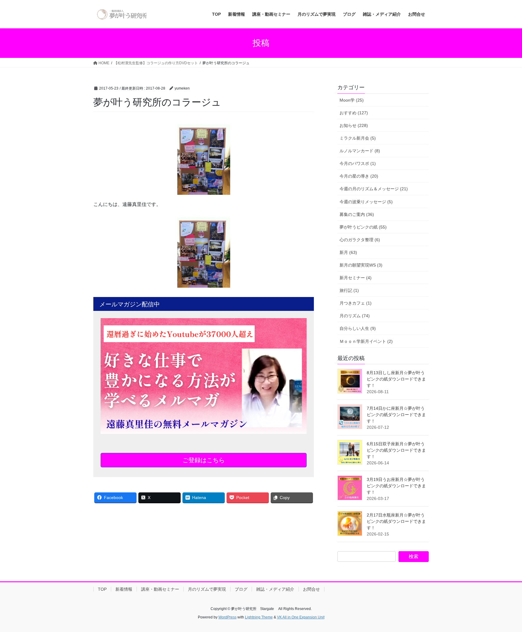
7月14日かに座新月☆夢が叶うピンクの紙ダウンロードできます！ (396, 414)
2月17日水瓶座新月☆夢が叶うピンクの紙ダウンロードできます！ (396, 521)
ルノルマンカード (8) (360, 150)
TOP (102, 589)
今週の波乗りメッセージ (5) (366, 201)
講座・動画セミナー (160, 589)
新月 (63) (348, 252)
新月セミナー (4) (356, 277)
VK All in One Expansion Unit (300, 617)
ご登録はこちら (203, 460)
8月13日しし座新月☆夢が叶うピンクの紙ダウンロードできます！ (396, 379)
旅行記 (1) (349, 290)
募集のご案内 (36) (357, 214)
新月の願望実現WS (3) (361, 265)
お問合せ (311, 589)
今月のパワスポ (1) (358, 163)
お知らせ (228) (354, 125)
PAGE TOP (504, 607)
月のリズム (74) (355, 315)
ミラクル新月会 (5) (358, 138)
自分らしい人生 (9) (358, 328)
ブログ (241, 589)
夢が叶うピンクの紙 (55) (363, 227)
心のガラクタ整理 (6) (360, 239)
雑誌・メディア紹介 (275, 589)
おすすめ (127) (354, 112)
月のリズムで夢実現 (207, 589)
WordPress (227, 617)
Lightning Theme (259, 617)
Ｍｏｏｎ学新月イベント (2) (366, 341)
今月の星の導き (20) (359, 176)
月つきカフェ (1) (356, 303)
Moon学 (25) (352, 100)
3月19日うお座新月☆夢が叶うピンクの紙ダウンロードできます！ (396, 486)
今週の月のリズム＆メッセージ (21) (374, 188)
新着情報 (123, 589)
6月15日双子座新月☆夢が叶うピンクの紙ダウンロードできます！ (396, 450)
